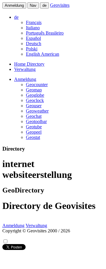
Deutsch (33, 43)
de (44, 5)
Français (34, 22)
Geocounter (37, 84)
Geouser (34, 105)
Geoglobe (35, 95)
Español (33, 38)
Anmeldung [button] (25, 79)
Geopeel (34, 132)
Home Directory (29, 64)
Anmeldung (14, 5)
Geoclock (35, 100)
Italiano (33, 27)
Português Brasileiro (45, 32)
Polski (31, 48)
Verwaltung (25, 69)
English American (42, 54)
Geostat (33, 137)
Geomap (34, 89)
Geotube (34, 126)
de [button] (16, 17)
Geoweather (37, 110)
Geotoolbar (36, 121)
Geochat (34, 116)
